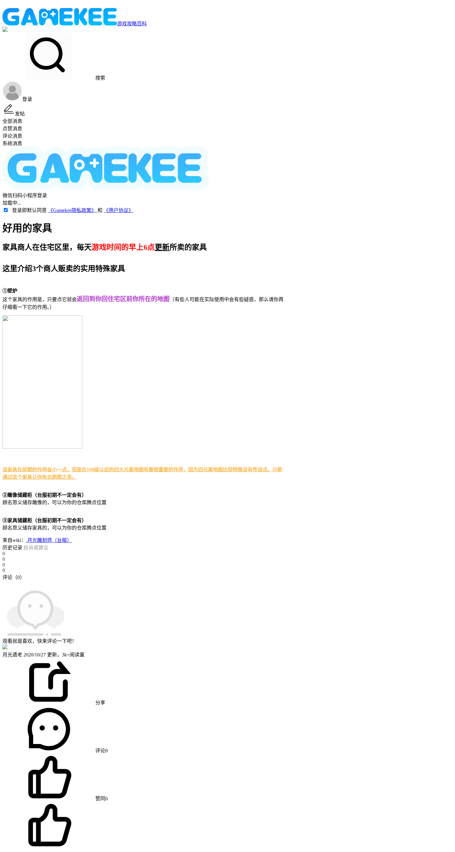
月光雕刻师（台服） (49, 540)
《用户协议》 (118, 210)
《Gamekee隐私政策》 (73, 210)
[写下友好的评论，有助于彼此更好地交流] (143, 583)
